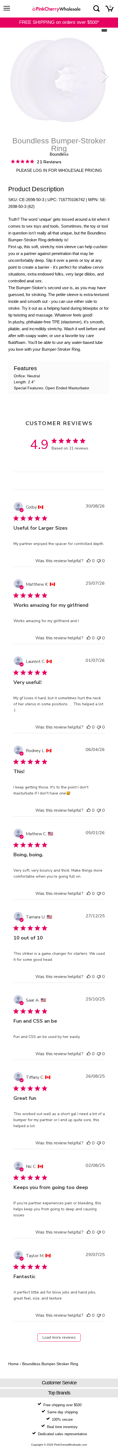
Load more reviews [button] (59, 1337)
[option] (59, 79)
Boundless (59, 154)
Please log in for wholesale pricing (59, 170)
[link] (36, 162)
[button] (89, 561)
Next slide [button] (103, 77)
